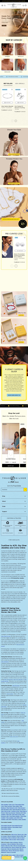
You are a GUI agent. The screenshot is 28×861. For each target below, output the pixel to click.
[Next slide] (16, 266)
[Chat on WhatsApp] (25, 858)
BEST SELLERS (8, 83)
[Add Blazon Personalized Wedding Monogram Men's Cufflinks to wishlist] (24, 237)
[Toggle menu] (2, 5)
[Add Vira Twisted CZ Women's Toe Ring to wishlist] (25, 89)
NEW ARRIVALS (19, 83)
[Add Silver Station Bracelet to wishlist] (12, 89)
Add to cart (11, 465)
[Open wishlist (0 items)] (23, 5)
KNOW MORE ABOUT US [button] (14, 395)
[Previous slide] (12, 266)
